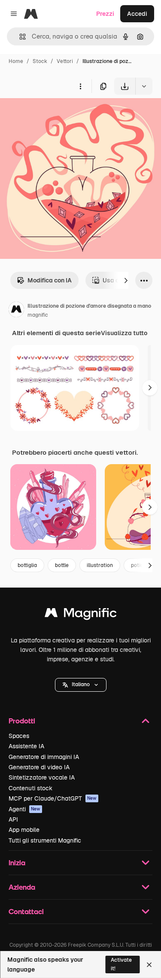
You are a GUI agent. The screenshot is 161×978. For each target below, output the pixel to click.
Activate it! (121, 964)
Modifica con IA (49, 280)
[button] (80, 685)
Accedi (137, 14)
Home (16, 61)
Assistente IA (26, 746)
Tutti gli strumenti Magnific (45, 840)
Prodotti (22, 720)
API (13, 819)
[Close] (149, 965)
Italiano (81, 684)
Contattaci (26, 911)
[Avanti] (126, 280)
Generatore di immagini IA (44, 757)
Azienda (22, 886)
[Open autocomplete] (19, 36)
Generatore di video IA (39, 767)
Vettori (65, 61)
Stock (40, 61)
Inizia (17, 862)
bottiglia (27, 565)
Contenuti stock (30, 788)
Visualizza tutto (124, 333)
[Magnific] (81, 614)
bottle (62, 565)
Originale (56, 115)
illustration (100, 565)
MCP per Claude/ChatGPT (53, 798)
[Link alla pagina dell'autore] (16, 311)
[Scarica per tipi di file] (143, 86)
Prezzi (105, 14)
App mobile (24, 830)
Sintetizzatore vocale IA (42, 777)
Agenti (24, 809)
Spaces (19, 736)
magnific (37, 315)
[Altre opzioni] (80, 86)
